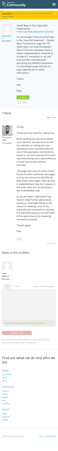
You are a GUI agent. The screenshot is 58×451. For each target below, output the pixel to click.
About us (5, 391)
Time (49, 117)
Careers (5, 394)
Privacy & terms (50, 436)
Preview (16, 286)
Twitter (4, 414)
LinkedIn (5, 420)
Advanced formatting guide (44, 286)
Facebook (6, 417)
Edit (7, 286)
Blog (4, 400)
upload (41, 323)
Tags (41, 436)
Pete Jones (6, 137)
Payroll (4, 378)
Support (5, 397)
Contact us (6, 403)
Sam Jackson (38, 32)
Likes (54, 117)
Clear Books (6, 374)
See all (4, 381)
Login (4, 273)
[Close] (55, 13)
